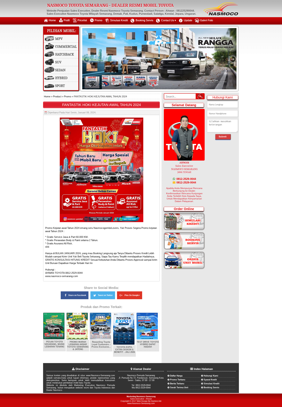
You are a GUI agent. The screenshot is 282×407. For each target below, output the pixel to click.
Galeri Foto (206, 20)
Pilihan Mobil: (61, 30)
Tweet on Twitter (105, 295)
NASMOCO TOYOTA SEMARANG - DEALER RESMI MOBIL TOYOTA (110, 5)
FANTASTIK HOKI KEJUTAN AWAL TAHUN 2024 (101, 105)
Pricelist (82, 20)
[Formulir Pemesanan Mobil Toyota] (184, 267)
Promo (98, 20)
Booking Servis (144, 20)
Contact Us (167, 20)
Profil (67, 20)
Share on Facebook (77, 295)
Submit (223, 136)
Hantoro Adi (156, 401)
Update (188, 20)
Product (56, 96)
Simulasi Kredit (119, 20)
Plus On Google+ (132, 295)
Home (52, 20)
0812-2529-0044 (186, 178)
